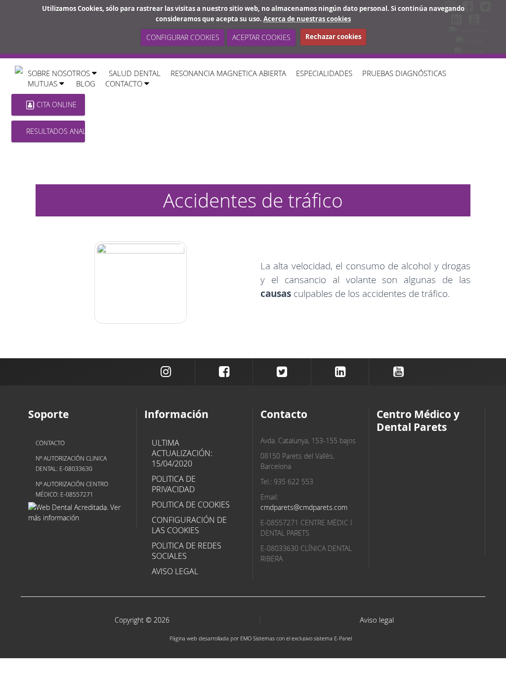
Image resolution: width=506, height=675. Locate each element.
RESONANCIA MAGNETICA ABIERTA (228, 73)
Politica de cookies (191, 504)
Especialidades (324, 73)
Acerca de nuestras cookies (307, 18)
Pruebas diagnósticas (404, 73)
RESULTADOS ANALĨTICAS (55, 131)
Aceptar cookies (261, 37)
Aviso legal (175, 571)
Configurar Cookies (182, 37)
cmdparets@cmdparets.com (303, 507)
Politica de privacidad (174, 484)
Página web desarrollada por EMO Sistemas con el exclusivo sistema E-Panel (260, 638)
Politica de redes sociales (186, 550)
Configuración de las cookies (189, 525)
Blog (85, 83)
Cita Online (56, 104)
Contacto (50, 443)
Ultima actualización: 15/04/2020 (182, 453)
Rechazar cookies (333, 36)
